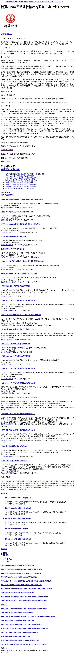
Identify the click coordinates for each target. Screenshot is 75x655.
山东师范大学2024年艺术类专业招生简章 (12, 612)
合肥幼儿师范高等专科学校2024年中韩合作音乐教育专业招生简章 (19, 609)
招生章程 (24, 481)
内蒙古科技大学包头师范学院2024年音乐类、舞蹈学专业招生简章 (19, 644)
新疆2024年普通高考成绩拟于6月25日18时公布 (21, 180)
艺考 (7, 2)
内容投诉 (10, 150)
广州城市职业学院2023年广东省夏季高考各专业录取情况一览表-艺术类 (21, 581)
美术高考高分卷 (29, 483)
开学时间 (38, 487)
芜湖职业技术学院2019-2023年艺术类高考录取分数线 (16, 573)
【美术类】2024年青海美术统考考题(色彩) (17, 539)
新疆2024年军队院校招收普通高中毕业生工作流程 (46, 2)
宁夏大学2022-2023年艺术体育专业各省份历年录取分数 (16, 585)
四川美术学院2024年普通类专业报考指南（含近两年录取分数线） (19, 596)
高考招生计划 (43, 481)
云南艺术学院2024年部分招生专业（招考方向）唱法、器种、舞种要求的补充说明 (24, 616)
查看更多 (4, 549)
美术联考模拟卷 (18, 483)
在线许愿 (32, 487)
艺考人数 (10, 483)
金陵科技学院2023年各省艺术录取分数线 (12, 592)
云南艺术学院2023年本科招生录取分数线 (12, 565)
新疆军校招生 (23, 2)
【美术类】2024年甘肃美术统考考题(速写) (17, 518)
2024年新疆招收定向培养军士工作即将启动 (19, 188)
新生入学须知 (24, 487)
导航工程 (23, 119)
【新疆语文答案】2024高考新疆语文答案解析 (20, 184)
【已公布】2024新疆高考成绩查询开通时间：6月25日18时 (25, 174)
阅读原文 (4, 150)
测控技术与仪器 (54, 117)
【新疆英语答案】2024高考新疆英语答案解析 (20, 186)
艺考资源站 (5, 555)
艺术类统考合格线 (16, 485)
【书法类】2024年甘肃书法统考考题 (15, 528)
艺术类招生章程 (32, 481)
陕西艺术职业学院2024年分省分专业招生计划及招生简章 (17, 624)
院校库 (9, 481)
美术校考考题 (65, 485)
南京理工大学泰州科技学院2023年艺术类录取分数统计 (16, 569)
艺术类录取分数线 (65, 483)
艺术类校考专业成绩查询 (42, 485)
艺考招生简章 (16, 481)
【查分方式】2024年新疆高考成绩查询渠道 (19, 176)
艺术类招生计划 (53, 481)
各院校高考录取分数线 (51, 483)
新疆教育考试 (13, 2)
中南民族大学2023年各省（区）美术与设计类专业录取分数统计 (19, 600)
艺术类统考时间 (64, 481)
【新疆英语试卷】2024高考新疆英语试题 (19, 182)
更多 (8, 652)
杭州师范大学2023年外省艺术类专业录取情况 (13, 577)
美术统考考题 (55, 485)
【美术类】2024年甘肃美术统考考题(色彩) (17, 498)
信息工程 (35, 117)
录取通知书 (16, 487)
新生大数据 (45, 487)
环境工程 (15, 119)
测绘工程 (65, 117)
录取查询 (8, 487)
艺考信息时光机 (7, 195)
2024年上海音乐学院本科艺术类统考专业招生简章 (15, 632)
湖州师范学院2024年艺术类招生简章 (11, 636)
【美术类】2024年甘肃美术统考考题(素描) (17, 508)
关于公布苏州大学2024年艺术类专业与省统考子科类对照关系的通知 (20, 628)
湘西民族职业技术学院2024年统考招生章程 (13, 620)
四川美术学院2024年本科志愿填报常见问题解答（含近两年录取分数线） (21, 589)
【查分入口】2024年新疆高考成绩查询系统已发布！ (23, 178)
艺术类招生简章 (42, 609)
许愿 (5, 481)
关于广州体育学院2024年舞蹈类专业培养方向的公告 (15, 640)
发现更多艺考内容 (10, 169)
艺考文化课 (39, 483)
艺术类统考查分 (28, 485)
